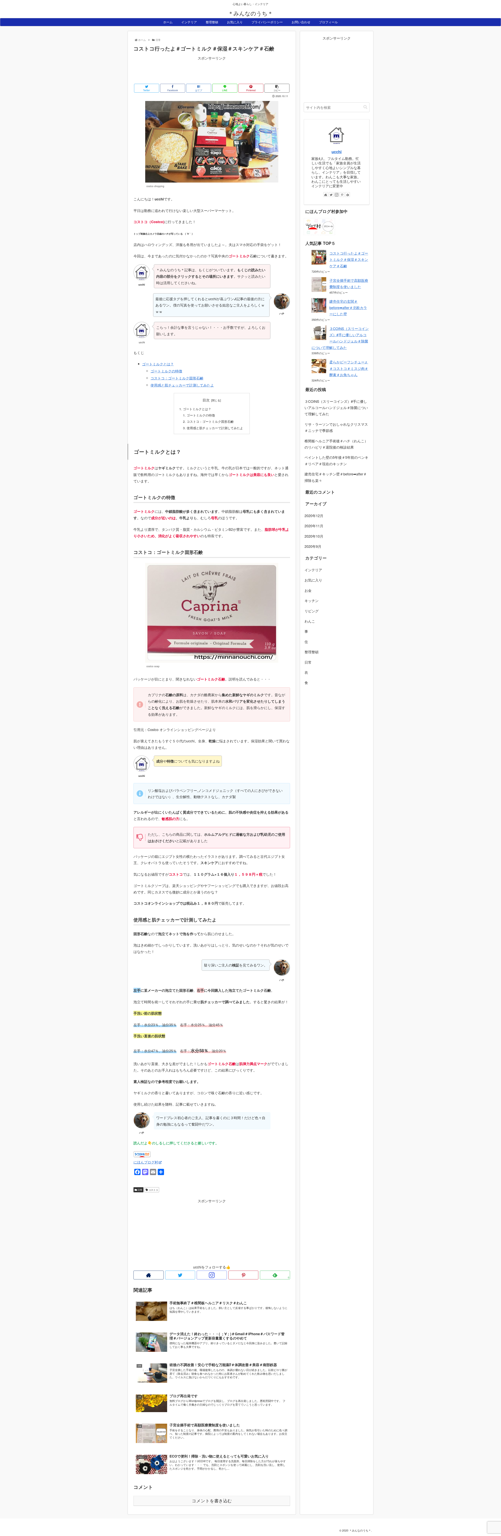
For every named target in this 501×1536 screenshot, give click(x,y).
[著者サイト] (148, 1275)
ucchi (337, 151)
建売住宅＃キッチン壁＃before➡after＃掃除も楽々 (336, 477)
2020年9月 (313, 546)
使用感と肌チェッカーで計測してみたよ (182, 385)
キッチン (312, 600)
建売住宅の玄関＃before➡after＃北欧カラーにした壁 (348, 307)
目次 (206, 400)
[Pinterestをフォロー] (243, 1275)
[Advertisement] (211, 70)
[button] (365, 107)
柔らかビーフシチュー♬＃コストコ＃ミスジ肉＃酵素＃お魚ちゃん (348, 368)
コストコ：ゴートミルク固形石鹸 (176, 377)
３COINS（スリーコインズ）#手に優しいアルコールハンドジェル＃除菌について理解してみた (336, 407)
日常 (139, 1189)
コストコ (153, 1189)
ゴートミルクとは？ (158, 363)
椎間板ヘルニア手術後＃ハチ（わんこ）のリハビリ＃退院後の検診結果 (336, 444)
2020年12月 (314, 515)
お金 (308, 590)
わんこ (310, 621)
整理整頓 (312, 651)
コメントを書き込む (212, 1500)
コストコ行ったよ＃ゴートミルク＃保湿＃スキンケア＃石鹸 (348, 259)
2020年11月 (314, 525)
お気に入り (313, 580)
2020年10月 (314, 536)
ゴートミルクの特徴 (166, 370)
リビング (312, 610)
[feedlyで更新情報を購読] (347, 194)
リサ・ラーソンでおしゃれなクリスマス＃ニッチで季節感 (336, 427)
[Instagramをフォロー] (212, 1275)
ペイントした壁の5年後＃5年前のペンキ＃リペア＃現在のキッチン (336, 460)
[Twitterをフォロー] (180, 1275)
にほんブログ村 (145, 1162)
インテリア (313, 569)
